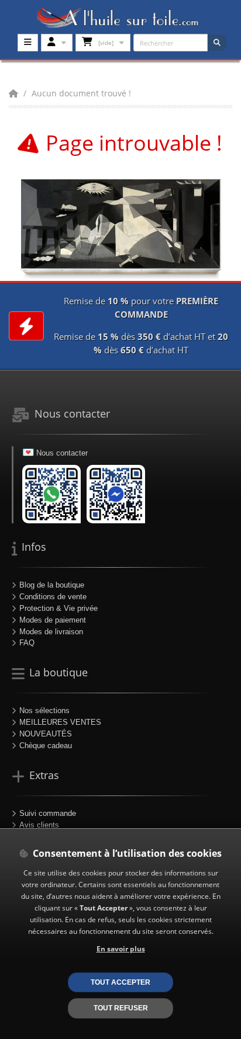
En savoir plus (121, 948)
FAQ (27, 642)
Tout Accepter (120, 982)
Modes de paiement (52, 620)
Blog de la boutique (51, 585)
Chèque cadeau (45, 745)
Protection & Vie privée (58, 608)
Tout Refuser (121, 1008)
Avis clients (39, 825)
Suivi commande (47, 813)
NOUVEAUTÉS (45, 733)
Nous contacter (62, 453)
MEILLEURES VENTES (60, 722)
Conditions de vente (53, 596)
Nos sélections (44, 710)
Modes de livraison (51, 631)
